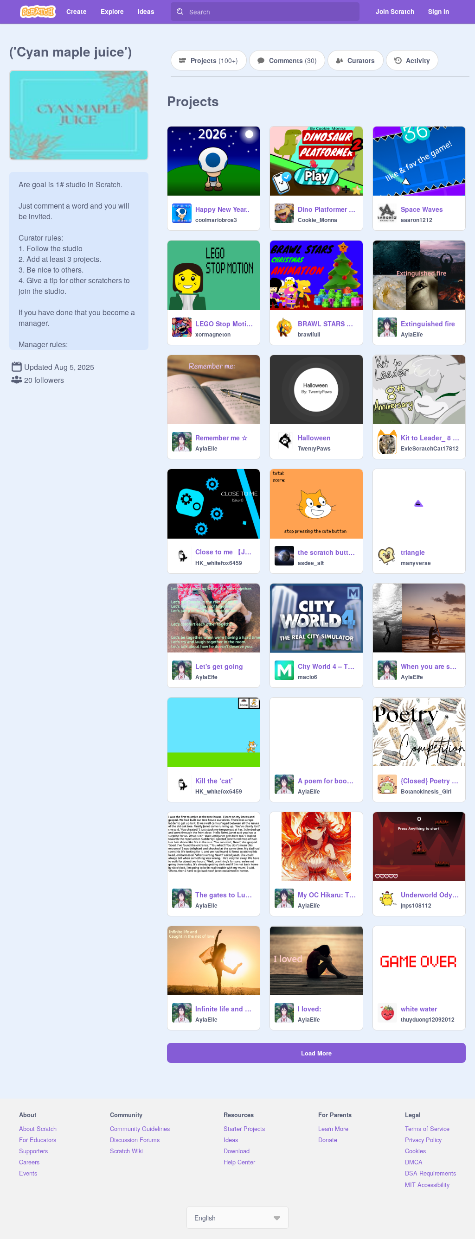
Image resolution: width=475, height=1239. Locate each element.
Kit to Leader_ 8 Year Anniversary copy (430, 437)
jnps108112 (416, 905)
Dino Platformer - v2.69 (327, 209)
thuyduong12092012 (428, 1019)
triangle (413, 552)
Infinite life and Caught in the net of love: (224, 1008)
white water (419, 1008)
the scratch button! (327, 552)
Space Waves (422, 209)
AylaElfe (412, 334)
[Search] (180, 11)
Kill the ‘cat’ (214, 780)
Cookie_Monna (317, 220)
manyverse (416, 563)
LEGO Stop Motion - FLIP (224, 323)
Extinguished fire (428, 323)
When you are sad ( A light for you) (430, 666)
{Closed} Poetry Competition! (430, 780)
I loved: (309, 1008)
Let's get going (219, 666)
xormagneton (213, 334)
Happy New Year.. (222, 209)
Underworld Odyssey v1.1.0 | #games (430, 894)
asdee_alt (311, 563)
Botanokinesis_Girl (426, 791)
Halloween (314, 437)
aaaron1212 (416, 220)
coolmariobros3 (216, 220)
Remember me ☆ (221, 437)
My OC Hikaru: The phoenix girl (327, 894)
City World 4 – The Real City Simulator (327, 666)
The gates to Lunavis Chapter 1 (224, 894)
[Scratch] (38, 11)
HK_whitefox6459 (218, 563)
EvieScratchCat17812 (430, 448)
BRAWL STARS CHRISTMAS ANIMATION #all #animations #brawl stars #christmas (327, 323)
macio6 (307, 677)
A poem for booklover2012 (327, 780)
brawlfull (309, 334)
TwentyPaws (314, 448)
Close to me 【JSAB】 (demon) (224, 551)
